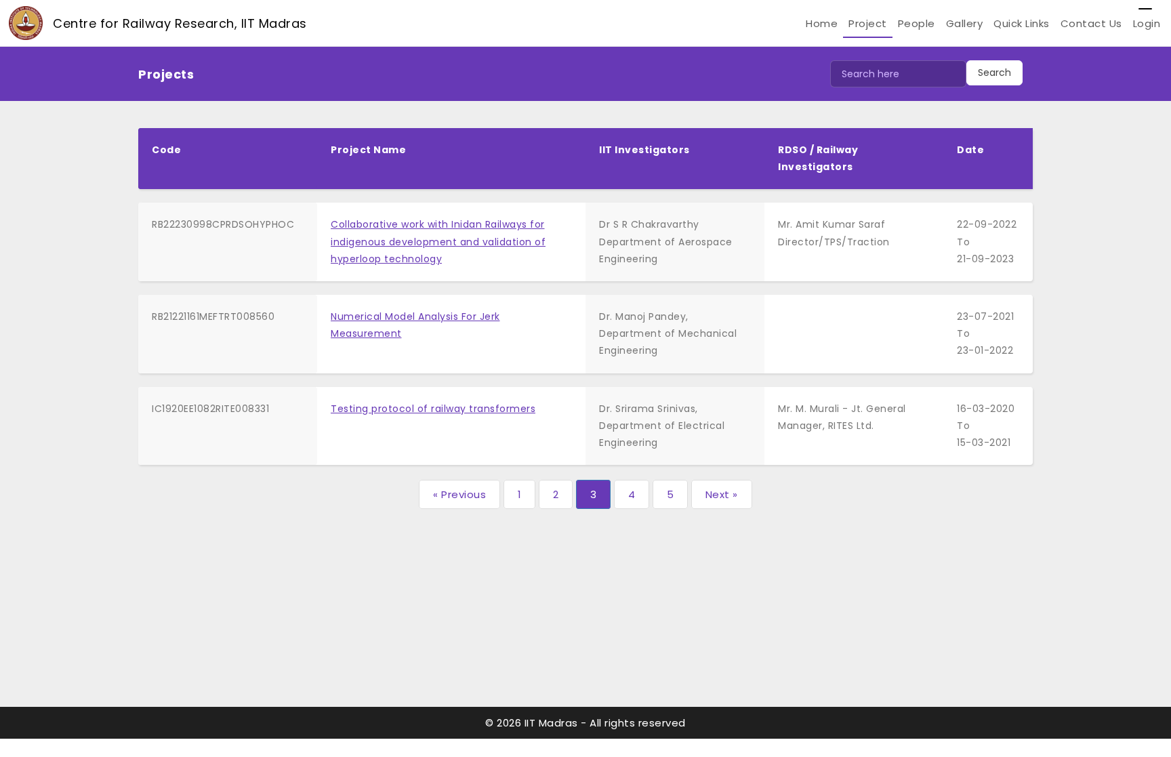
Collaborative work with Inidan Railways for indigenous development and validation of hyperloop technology (438, 241)
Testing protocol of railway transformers (433, 408)
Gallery (964, 23)
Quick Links (1021, 23)
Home (822, 23)
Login (1147, 23)
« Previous (459, 494)
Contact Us (1091, 23)
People (916, 23)
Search (994, 72)
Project (867, 23)
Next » (721, 494)
